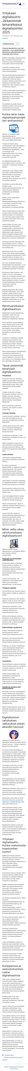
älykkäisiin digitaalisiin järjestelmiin (12, 800)
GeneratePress (14, 1068)
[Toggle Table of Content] (16, 44)
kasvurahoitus (20, 345)
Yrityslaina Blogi (9, 1055)
